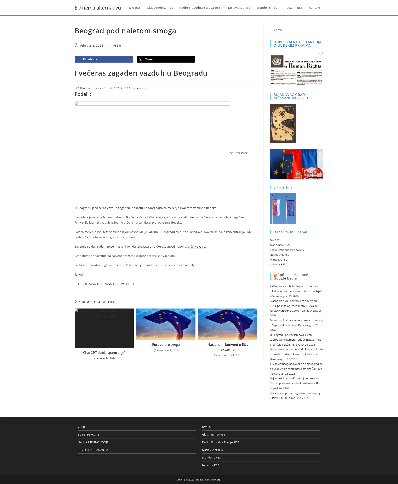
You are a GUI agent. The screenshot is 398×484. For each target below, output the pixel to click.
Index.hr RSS (277, 264)
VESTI (117, 45)
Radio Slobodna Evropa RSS (287, 250)
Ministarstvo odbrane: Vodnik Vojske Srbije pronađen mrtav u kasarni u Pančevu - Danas (296, 354)
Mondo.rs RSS (278, 259)
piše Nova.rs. (197, 246)
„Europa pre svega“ (166, 344)
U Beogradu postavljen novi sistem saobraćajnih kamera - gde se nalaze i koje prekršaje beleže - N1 (295, 339)
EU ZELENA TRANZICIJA (93, 450)
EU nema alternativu (98, 7)
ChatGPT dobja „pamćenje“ (104, 352)
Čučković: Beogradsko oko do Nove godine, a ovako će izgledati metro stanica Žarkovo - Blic (296, 368)
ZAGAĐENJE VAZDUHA (119, 284)
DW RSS (274, 240)
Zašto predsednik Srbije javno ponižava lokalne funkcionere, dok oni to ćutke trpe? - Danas (296, 291)
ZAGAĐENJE (96, 284)
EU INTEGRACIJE (88, 434)
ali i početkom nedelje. (180, 265)
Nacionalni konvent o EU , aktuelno (227, 346)
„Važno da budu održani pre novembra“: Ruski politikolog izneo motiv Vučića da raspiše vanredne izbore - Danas (294, 305)
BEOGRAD (81, 284)
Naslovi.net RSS (279, 255)
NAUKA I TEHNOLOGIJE (93, 442)
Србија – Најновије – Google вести (294, 276)
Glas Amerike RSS (280, 245)
